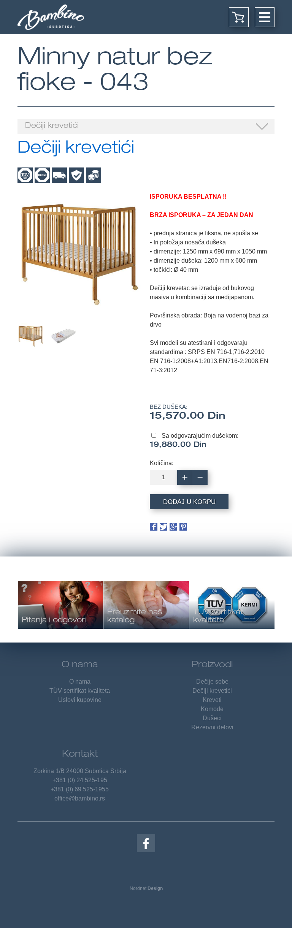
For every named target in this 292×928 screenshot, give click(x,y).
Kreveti (212, 700)
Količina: (161, 463)
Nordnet (146, 888)
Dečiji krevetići (212, 690)
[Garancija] (76, 175)
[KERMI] (42, 175)
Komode (212, 709)
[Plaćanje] (93, 175)
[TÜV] (25, 175)
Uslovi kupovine (80, 700)
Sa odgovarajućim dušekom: (200, 435)
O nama (80, 665)
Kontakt (80, 754)
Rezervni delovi (212, 727)
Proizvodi (212, 665)
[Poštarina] (59, 175)
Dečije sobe (212, 681)
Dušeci (212, 718)
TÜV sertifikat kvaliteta (79, 690)
